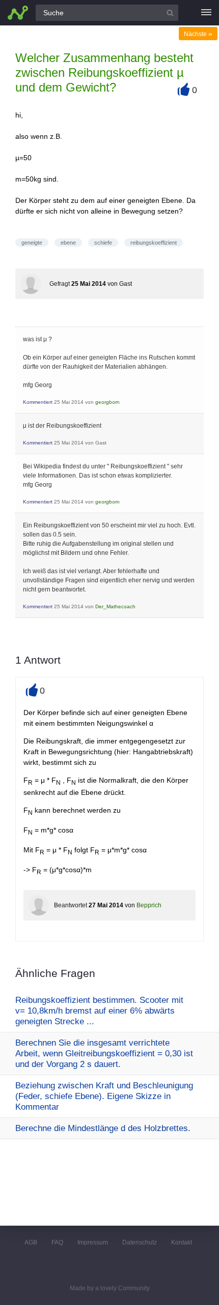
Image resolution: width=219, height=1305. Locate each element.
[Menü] (206, 13)
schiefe (103, 243)
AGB (30, 1242)
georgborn (107, 402)
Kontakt (181, 1242)
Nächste (198, 34)
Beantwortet (70, 905)
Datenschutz (139, 1242)
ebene (68, 243)
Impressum (92, 1242)
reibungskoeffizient (153, 243)
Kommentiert (37, 402)
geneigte (31, 243)
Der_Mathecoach (115, 606)
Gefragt (59, 283)
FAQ (57, 1242)
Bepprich (148, 905)
